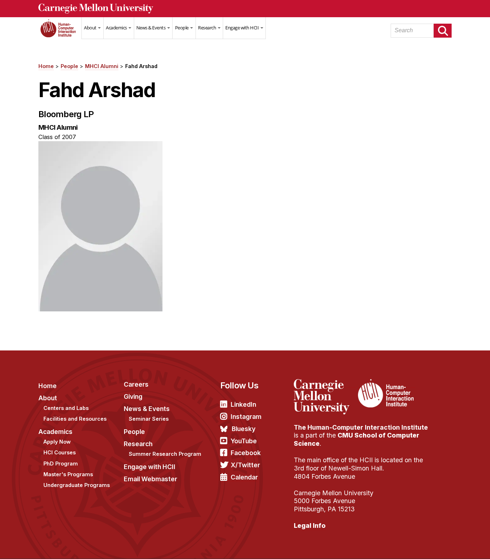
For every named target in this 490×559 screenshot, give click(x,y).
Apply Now (57, 442)
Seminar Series (149, 419)
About (90, 27)
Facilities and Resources (75, 419)
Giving (133, 396)
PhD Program (60, 463)
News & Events (151, 27)
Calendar (244, 477)
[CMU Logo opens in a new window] (245, 8)
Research (207, 27)
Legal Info (310, 525)
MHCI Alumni (101, 66)
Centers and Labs (66, 408)
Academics (117, 27)
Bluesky (243, 429)
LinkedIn (243, 404)
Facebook (246, 453)
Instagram (246, 416)
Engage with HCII (242, 27)
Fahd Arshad (141, 66)
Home (59, 32)
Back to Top (453, 544)
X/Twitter (245, 465)
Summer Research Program (165, 454)
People (182, 27)
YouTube (244, 441)
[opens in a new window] (325, 383)
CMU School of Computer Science (356, 439)
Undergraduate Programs (76, 485)
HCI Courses (59, 452)
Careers (136, 384)
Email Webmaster (150, 479)
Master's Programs (68, 474)
